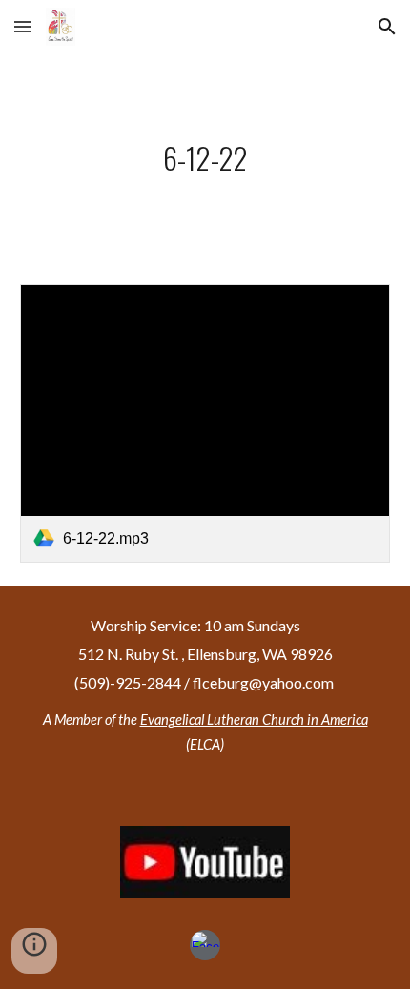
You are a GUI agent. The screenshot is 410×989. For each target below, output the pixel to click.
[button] (23, 26)
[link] (205, 423)
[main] (205, 157)
